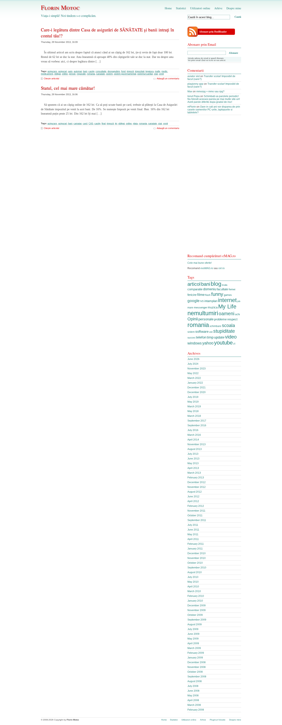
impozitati (139, 71)
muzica (213, 307)
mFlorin (191, 106)
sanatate (100, 74)
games (228, 294)
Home (168, 8)
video (231, 337)
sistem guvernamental (125, 74)
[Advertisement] (214, 186)
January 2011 (195, 548)
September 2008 (196, 676)
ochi (237, 314)
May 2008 (193, 695)
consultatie (101, 71)
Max (189, 91)
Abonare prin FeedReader (213, 31)
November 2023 (196, 368)
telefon (201, 337)
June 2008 (193, 690)
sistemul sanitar (145, 74)
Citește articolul (51, 78)
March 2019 (194, 406)
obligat (57, 74)
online (65, 74)
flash (208, 295)
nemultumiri (202, 313)
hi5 (202, 301)
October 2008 (195, 671)
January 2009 (195, 657)
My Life (227, 306)
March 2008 (194, 705)
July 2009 (192, 629)
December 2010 (196, 553)
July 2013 (192, 453)
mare (190, 307)
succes (191, 337)
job (238, 301)
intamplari (210, 301)
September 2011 (196, 520)
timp (210, 337)
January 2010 (195, 600)
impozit (130, 71)
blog (216, 284)
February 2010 (195, 596)
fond (123, 71)
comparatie (195, 289)
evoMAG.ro (206, 268)
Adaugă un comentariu (168, 78)
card (85, 123)
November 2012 (196, 487)
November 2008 (196, 667)
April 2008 (193, 700)
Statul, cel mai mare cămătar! (68, 88)
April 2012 (193, 501)
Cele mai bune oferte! (199, 262)
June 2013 (193, 458)
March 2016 (194, 434)
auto (70, 71)
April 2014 (193, 439)
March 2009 (194, 648)
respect (232, 319)
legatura (150, 71)
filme (201, 295)
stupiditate (224, 331)
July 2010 (192, 577)
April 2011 (193, 539)
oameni (226, 313)
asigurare (52, 71)
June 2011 (193, 529)
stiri (211, 332)
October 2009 (195, 615)
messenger (200, 307)
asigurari (62, 71)
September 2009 (196, 619)
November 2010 (196, 558)
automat (78, 71)
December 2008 (196, 662)
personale (205, 319)
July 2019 (192, 397)
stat (156, 74)
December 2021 (196, 387)
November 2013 (196, 444)
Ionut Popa (193, 96)
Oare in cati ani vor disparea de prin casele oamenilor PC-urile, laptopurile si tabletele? (213, 109)
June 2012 (193, 496)
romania (91, 74)
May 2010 (193, 581)
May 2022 (193, 373)
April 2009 (193, 643)
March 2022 (194, 378)
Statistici (181, 8)
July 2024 (192, 363)
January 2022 (195, 382)
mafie (157, 71)
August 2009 (194, 624)
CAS (91, 123)
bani (85, 71)
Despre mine (233, 8)
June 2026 (193, 359)
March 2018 (194, 416)
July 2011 (192, 525)
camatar (77, 123)
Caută (238, 17)
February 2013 (195, 477)
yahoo (207, 343)
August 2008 (194, 681)
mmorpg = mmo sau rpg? (210, 91)
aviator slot (193, 76)
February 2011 (195, 543)
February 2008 (195, 709)
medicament (47, 74)
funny (217, 294)
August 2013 (194, 449)
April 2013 (193, 468)
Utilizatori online (200, 8)
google (193, 301)
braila (224, 285)
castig (91, 71)
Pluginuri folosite (217, 720)
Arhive (218, 8)
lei (116, 123)
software (202, 332)
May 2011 (192, 534)
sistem (109, 74)
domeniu (209, 289)
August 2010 (194, 572)
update (219, 337)
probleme (220, 319)
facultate (222, 289)
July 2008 (192, 686)
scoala (228, 325)
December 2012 (196, 482)
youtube (223, 343)
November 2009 (196, 610)
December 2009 (196, 605)
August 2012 (194, 491)
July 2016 (192, 430)
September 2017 (196, 420)
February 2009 (195, 652)
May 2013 (193, 463)
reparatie (81, 74)
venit (161, 74)
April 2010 (193, 586)
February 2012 (195, 506)
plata (135, 123)
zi (234, 343)
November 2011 (196, 510)
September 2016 (196, 425)
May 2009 (193, 638)
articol (193, 284)
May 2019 (193, 401)
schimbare (215, 326)
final (103, 123)
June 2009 (193, 633)
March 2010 (194, 591)
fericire (192, 294)
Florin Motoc (60, 7)
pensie (72, 74)
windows (194, 343)
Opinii (192, 319)
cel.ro (221, 268)
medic (164, 71)
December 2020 (196, 392)
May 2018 (193, 411)
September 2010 (196, 567)
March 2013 (194, 472)
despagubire (114, 71)
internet (227, 300)
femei (232, 289)
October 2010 (195, 562)
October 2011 (195, 515)
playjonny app (195, 83)
